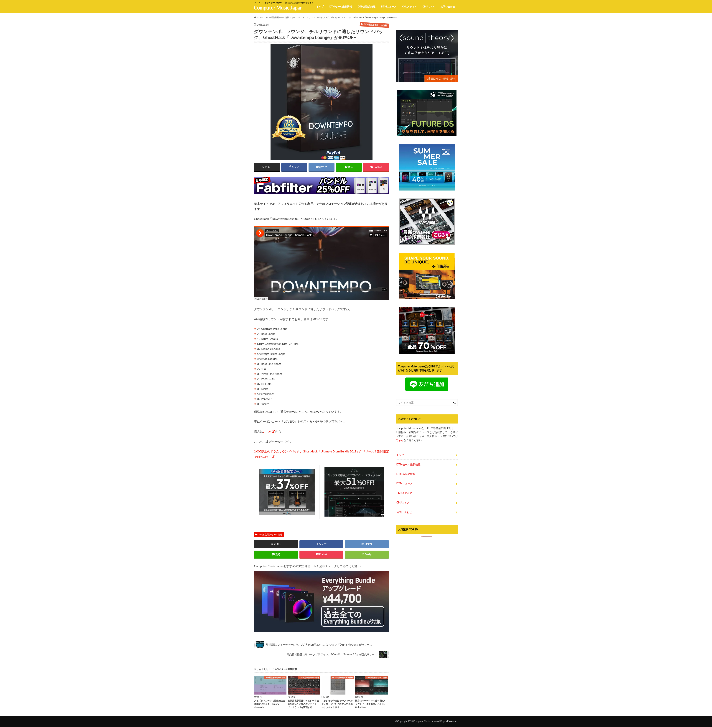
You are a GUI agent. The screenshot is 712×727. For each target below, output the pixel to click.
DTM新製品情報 (366, 6)
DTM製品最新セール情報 (270, 534)
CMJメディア (409, 6)
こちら (267, 431)
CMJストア (429, 6)
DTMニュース (388, 6)
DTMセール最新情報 (340, 6)
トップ (320, 6)
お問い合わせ (448, 6)
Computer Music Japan (278, 8)
